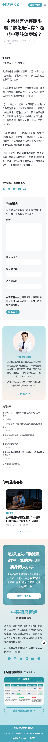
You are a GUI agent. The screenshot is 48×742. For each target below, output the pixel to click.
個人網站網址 (12, 281)
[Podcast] (38, 658)
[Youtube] (21, 658)
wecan (24, 738)
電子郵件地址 (13, 269)
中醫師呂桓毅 (10, 5)
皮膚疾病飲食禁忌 (10, 444)
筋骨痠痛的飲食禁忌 (11, 464)
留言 (9, 220)
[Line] (26, 658)
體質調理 (9, 513)
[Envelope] (32, 658)
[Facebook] (9, 658)
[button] (45, 5)
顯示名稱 (11, 257)
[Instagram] (15, 658)
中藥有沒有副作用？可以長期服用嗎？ (19, 435)
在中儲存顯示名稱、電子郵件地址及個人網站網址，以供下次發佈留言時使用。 (24, 301)
